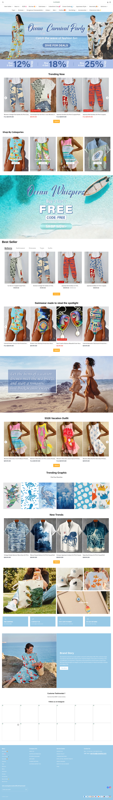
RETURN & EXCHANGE (34, 756)
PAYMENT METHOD (33, 761)
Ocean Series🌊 (5, 756)
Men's (3, 769)
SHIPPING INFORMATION (35, 754)
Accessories (4, 776)
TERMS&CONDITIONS (62, 756)
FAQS (58, 766)
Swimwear (4, 771)
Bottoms (4, 766)
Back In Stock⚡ (5, 779)
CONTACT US (60, 751)
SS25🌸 (4, 754)
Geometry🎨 (5, 758)
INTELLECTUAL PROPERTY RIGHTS (65, 758)
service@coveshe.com (98, 753)
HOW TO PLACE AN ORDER (63, 764)
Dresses (3, 774)
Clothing (4, 761)
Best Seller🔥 (5, 751)
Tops (3, 764)
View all (56, 121)
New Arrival (4, 781)
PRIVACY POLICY (60, 754)
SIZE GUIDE (31, 758)
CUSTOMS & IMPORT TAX (35, 764)
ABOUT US (31, 751)
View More (56, 294)
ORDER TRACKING (61, 761)
